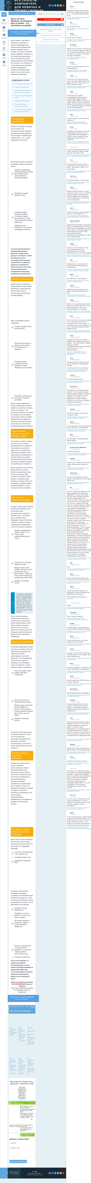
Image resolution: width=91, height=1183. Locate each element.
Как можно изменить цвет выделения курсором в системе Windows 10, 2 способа (22, 1066)
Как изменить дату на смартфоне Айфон (13, 1031)
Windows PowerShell (22, 101)
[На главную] (4, 14)
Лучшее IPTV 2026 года (50, 39)
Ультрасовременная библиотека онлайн (51, 30)
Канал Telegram (50, 24)
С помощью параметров (23, 84)
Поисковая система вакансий (50, 35)
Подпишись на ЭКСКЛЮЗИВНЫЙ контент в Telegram (22, 33)
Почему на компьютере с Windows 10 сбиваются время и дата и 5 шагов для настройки (31, 1036)
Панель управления (22, 87)
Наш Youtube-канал (50, 19)
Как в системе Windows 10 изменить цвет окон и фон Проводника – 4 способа (14, 1066)
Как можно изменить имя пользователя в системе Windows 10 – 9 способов (23, 1034)
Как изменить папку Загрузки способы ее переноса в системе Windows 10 (30, 1066)
